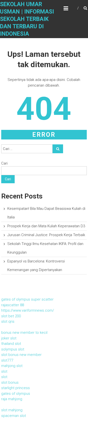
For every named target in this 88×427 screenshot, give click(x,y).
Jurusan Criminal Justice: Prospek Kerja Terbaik (46, 235)
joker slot (8, 338)
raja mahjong (11, 399)
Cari (4, 163)
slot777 (7, 360)
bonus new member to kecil (24, 332)
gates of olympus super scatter (27, 299)
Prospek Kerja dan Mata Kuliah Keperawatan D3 (46, 226)
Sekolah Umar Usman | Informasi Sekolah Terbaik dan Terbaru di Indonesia (27, 19)
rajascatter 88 (12, 305)
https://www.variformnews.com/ (27, 310)
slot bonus (10, 382)
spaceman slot (13, 415)
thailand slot (11, 343)
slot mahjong (11, 410)
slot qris (7, 321)
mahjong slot (11, 366)
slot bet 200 (11, 316)
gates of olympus (15, 393)
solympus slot (12, 349)
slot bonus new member (21, 354)
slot (4, 371)
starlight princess (15, 388)
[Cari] (58, 148)
